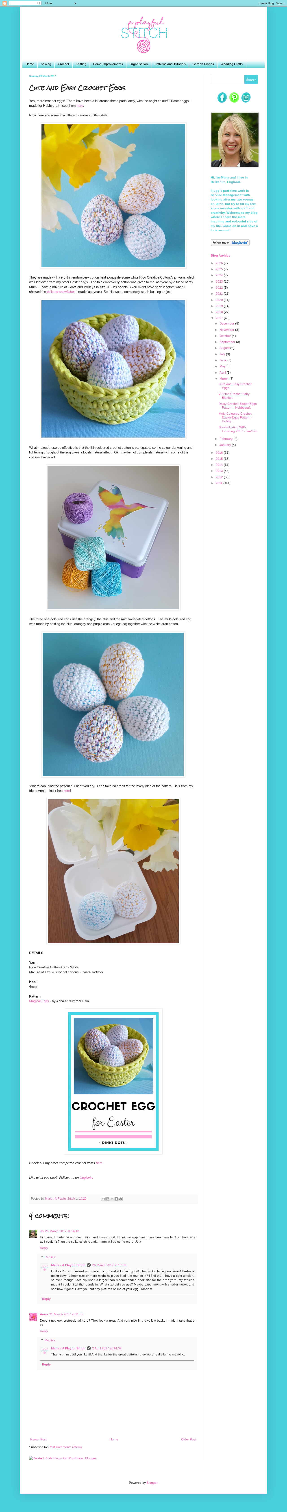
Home (30, 64)
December (227, 323)
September (228, 342)
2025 (220, 269)
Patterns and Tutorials (170, 64)
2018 (220, 312)
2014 (220, 464)
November (227, 329)
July (223, 354)
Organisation (139, 64)
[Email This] (103, 1199)
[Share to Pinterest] (120, 1199)
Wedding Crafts (232, 64)
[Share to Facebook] (116, 1199)
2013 (220, 471)
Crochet (63, 64)
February (226, 438)
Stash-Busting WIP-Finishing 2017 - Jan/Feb (238, 429)
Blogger (152, 1482)
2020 (220, 300)
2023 (220, 281)
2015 (220, 458)
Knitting (81, 64)
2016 (220, 452)
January (226, 445)
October (226, 336)
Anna (44, 1314)
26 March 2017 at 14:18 (62, 1231)
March (224, 378)
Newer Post (38, 1439)
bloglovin (86, 1177)
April (223, 372)
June (223, 360)
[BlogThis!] (107, 1199)
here (80, 105)
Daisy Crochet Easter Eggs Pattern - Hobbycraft (238, 405)
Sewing (46, 64)
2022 (220, 287)
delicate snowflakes (61, 292)
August (225, 348)
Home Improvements (108, 64)
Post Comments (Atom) (65, 1447)
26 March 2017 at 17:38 (109, 1265)
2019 (220, 306)
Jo (42, 1231)
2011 (219, 483)
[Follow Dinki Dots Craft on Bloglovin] (230, 244)
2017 (220, 318)
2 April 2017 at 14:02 (107, 1348)
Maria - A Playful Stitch (68, 1265)
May (223, 366)
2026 (220, 263)
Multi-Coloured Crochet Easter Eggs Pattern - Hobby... (235, 417)
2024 (220, 275)
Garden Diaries (203, 64)
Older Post (188, 1439)
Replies (50, 1257)
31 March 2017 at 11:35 (66, 1314)
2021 (220, 293)
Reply (44, 1248)
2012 (220, 477)
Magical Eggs (39, 1001)
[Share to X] (112, 1199)
